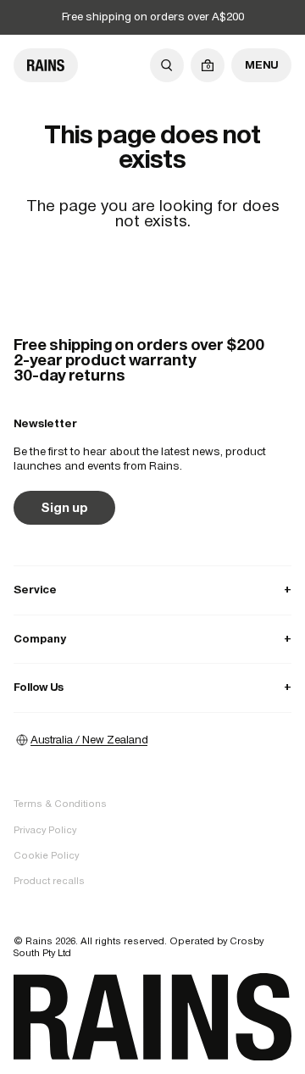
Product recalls (49, 881)
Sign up (64, 507)
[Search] (167, 65)
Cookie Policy (46, 855)
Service (152, 589)
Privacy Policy (45, 830)
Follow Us (152, 687)
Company (152, 638)
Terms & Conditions (60, 804)
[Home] (46, 65)
